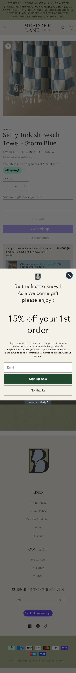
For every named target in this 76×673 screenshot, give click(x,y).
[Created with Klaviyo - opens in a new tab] (38, 402)
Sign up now (38, 379)
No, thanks (38, 390)
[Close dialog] (69, 275)
